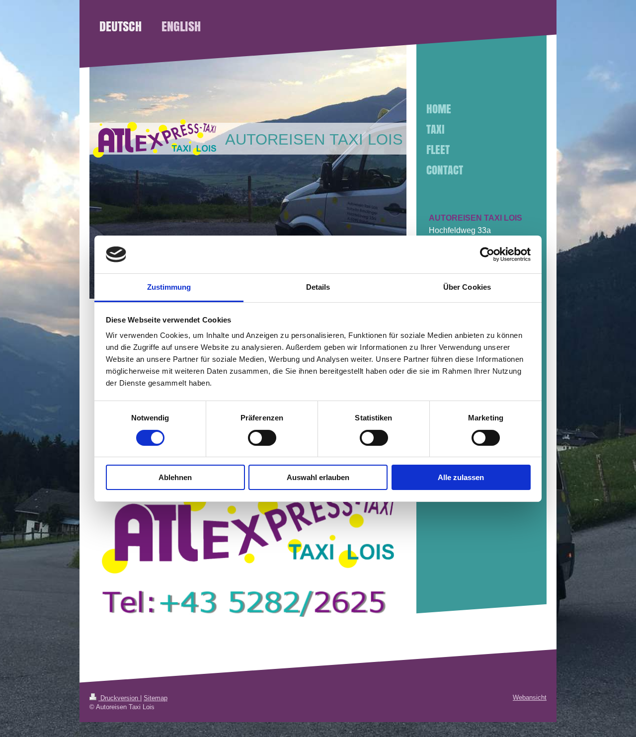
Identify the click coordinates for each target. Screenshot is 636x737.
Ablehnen (175, 477)
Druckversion (119, 698)
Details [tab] (318, 287)
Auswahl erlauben (318, 477)
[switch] (262, 438)
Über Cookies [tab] (467, 287)
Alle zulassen (461, 477)
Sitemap (155, 698)
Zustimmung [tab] (169, 287)
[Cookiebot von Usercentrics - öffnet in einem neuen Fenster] (487, 254)
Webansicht (530, 697)
